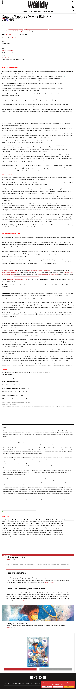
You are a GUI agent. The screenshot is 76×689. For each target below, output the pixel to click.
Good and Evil (5, 57)
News (12, 590)
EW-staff (9, 18)
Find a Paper (20, 669)
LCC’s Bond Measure (7, 50)
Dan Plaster (15, 38)
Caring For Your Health (16, 623)
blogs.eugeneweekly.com (10, 270)
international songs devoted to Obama (48, 274)
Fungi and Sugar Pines (16, 572)
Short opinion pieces (10, 34)
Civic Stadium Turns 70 (41, 29)
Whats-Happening (15, 575)
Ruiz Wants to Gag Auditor (15, 29)
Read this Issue (55, 669)
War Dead (29, 31)
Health (8, 627)
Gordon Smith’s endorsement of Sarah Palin (39, 270)
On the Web (69, 29)
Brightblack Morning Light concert (11, 272)
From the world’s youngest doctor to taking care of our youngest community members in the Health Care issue (36, 625)
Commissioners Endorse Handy (57, 29)
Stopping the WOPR (29, 29)
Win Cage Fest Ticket (15, 557)
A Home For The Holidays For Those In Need (25, 588)
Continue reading (13, 566)
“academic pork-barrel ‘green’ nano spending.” (26, 276)
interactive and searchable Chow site (17, 279)
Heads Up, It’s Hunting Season (18, 31)
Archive (3, 18)
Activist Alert (5, 31)
